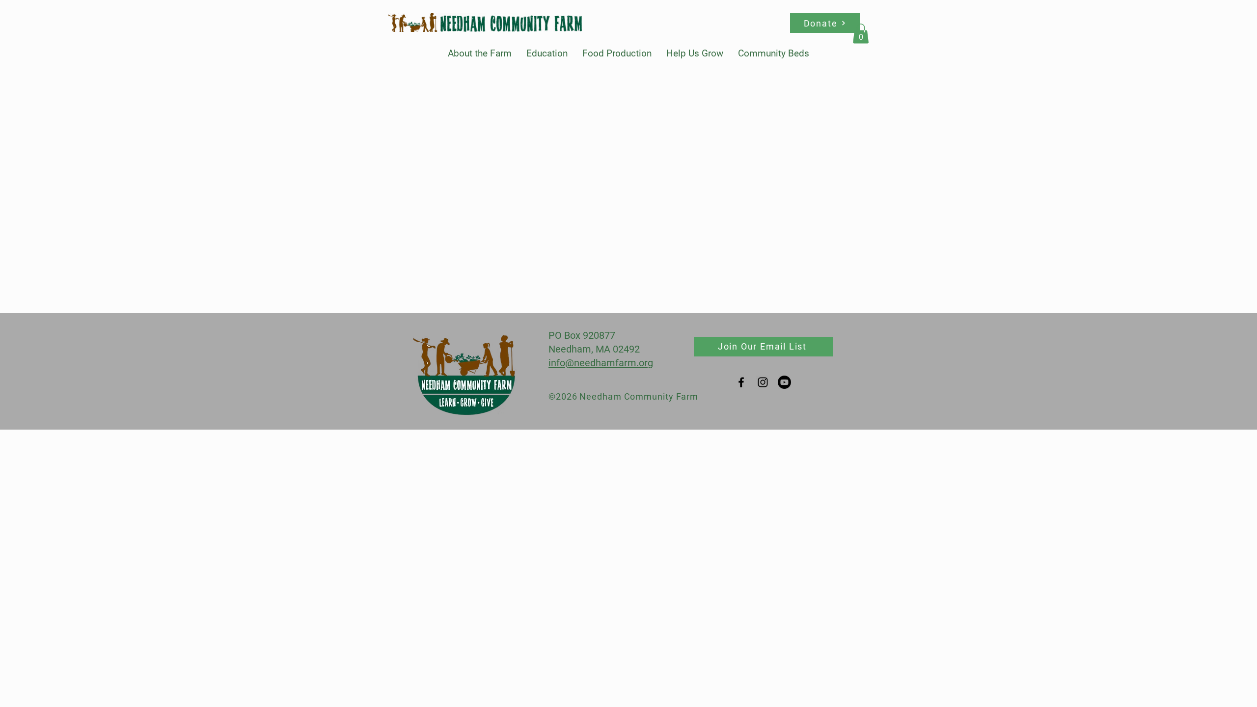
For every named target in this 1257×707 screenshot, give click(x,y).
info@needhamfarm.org (600, 363)
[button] (479, 53)
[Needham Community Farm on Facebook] (741, 382)
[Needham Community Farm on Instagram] (762, 382)
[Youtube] (784, 382)
